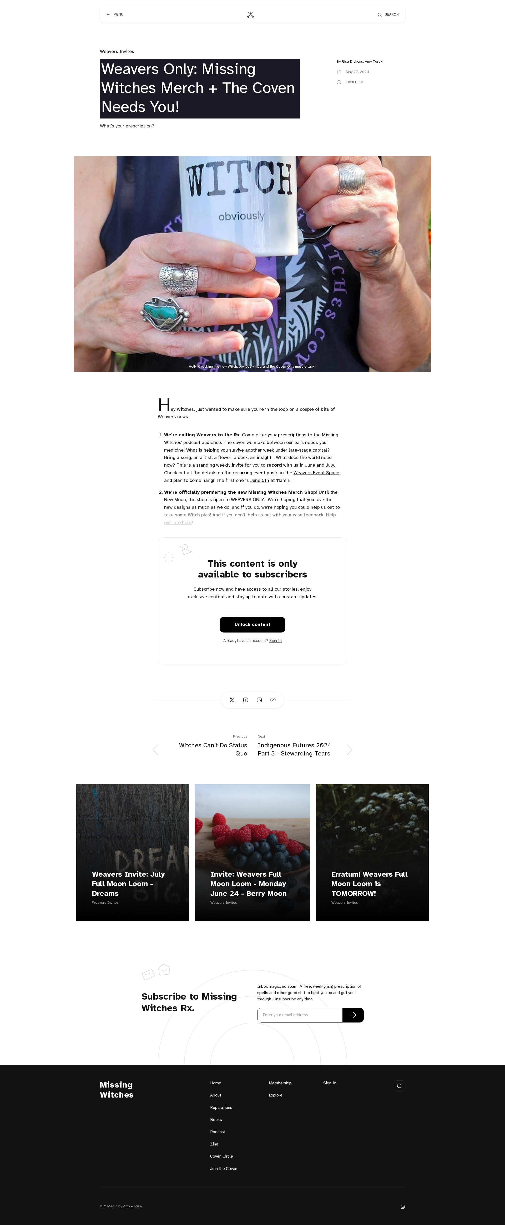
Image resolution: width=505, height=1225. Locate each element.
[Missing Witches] (250, 14)
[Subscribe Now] (353, 1015)
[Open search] (399, 1085)
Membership (280, 1083)
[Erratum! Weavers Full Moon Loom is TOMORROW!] (372, 852)
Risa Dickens (352, 62)
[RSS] (402, 1206)
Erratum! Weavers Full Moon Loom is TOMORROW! (369, 884)
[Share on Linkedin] (259, 700)
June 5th (259, 480)
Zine (214, 1144)
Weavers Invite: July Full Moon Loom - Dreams (128, 884)
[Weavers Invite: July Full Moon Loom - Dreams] (132, 852)
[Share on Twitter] (232, 700)
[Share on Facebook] (245, 700)
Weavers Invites (117, 51)
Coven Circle (221, 1156)
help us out (322, 507)
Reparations (221, 1107)
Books (216, 1120)
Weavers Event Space (316, 473)
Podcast (217, 1132)
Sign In (275, 641)
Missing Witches (117, 1090)
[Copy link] (273, 700)
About (215, 1095)
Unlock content (252, 624)
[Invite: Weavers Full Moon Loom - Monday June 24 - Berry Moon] (252, 852)
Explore (275, 1095)
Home (215, 1083)
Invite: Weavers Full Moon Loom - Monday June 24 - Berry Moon (248, 884)
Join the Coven (223, 1169)
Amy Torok (373, 62)
